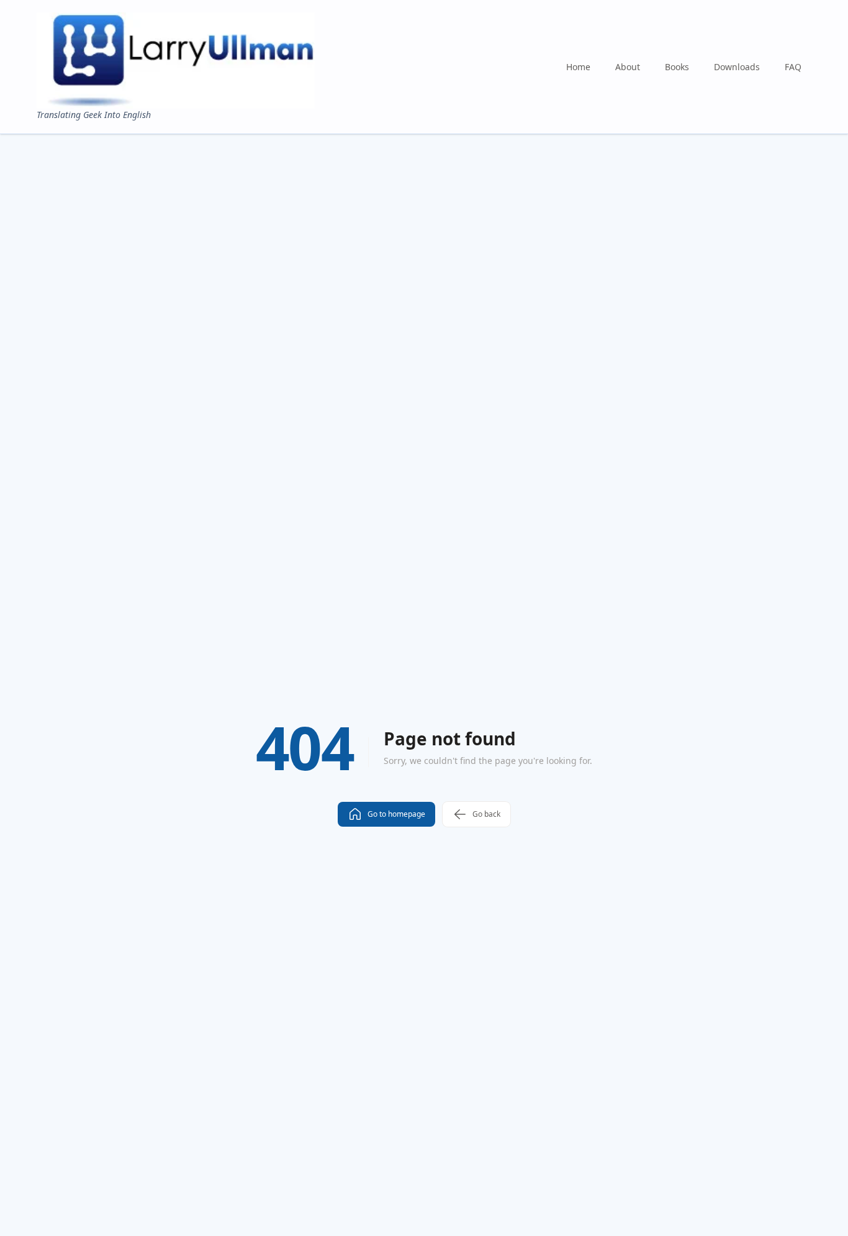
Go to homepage (396, 814)
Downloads (737, 67)
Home (578, 67)
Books (677, 67)
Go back (486, 814)
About (627, 67)
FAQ (793, 67)
